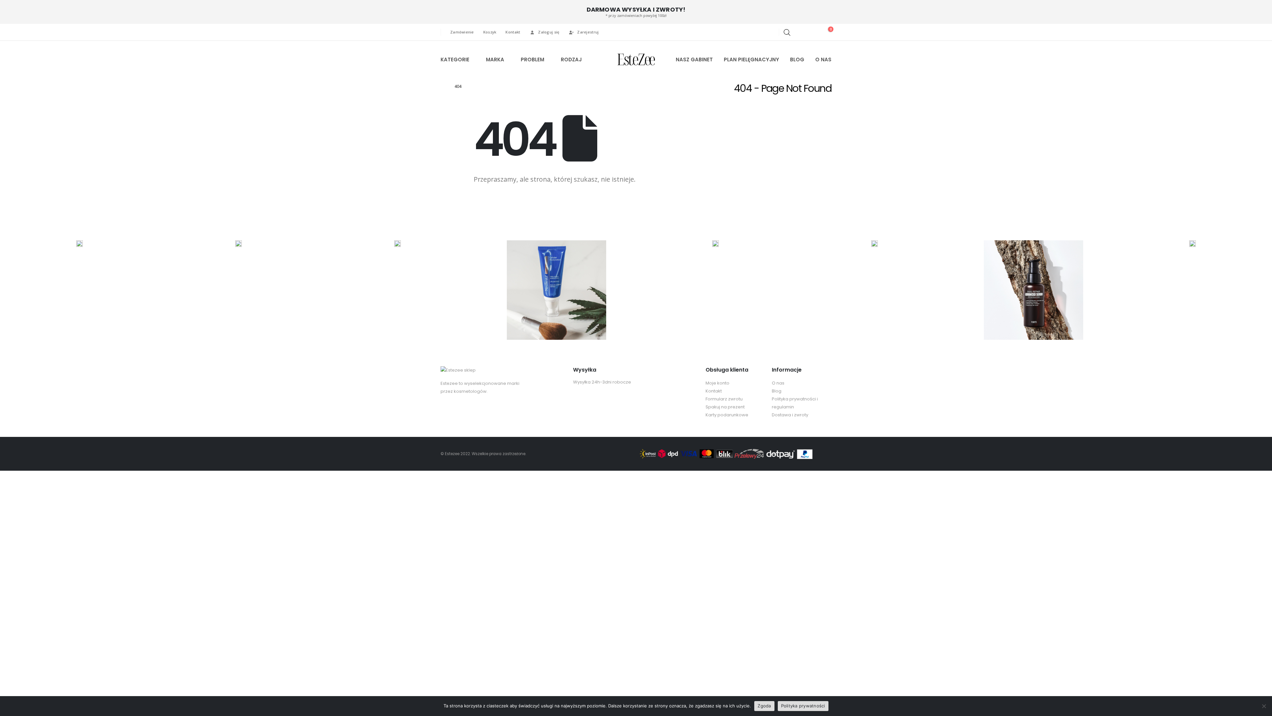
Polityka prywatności (803, 705)
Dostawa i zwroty (790, 415)
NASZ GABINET (694, 59)
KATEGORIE (455, 59)
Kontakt (512, 32)
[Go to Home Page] (443, 86)
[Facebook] (758, 32)
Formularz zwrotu (724, 399)
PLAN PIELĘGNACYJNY (751, 59)
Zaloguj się (548, 32)
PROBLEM (532, 59)
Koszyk (490, 32)
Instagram (458, 411)
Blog (776, 391)
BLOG (797, 59)
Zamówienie (462, 32)
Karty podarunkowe (727, 415)
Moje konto (717, 383)
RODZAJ (571, 59)
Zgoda (764, 705)
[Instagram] (769, 32)
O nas (778, 383)
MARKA (495, 59)
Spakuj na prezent (725, 407)
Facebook (446, 411)
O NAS (823, 59)
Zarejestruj (588, 32)
